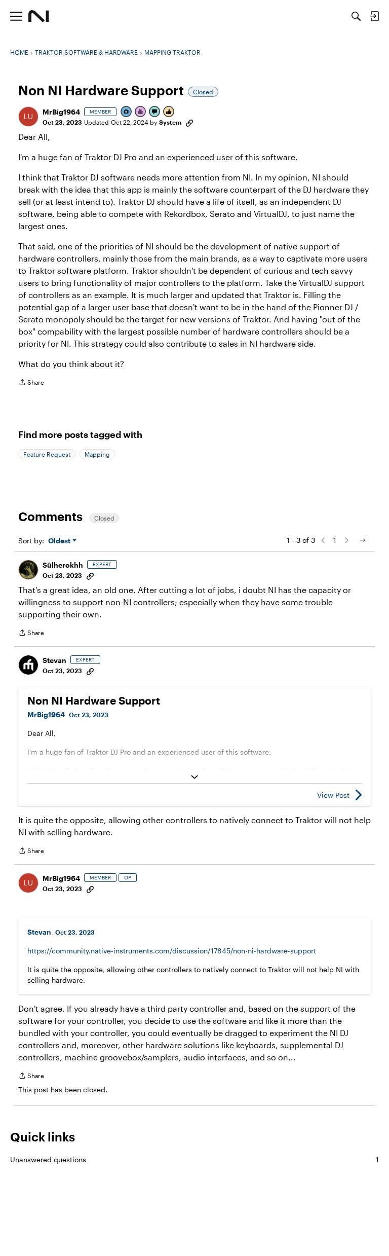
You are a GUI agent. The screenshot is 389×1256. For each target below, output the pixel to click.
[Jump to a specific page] (363, 540)
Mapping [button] (97, 454)
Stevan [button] (54, 660)
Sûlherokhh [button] (63, 565)
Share (31, 383)
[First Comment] (155, 112)
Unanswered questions (194, 1159)
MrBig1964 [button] (61, 111)
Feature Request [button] (46, 454)
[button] (28, 116)
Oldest (60, 541)
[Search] (356, 16)
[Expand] (194, 777)
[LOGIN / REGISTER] (374, 16)
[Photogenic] (127, 112)
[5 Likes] (169, 112)
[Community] (38, 16)
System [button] (170, 122)
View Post (333, 795)
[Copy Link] (189, 122)
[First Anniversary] (141, 112)
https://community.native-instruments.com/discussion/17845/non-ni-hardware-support (171, 950)
